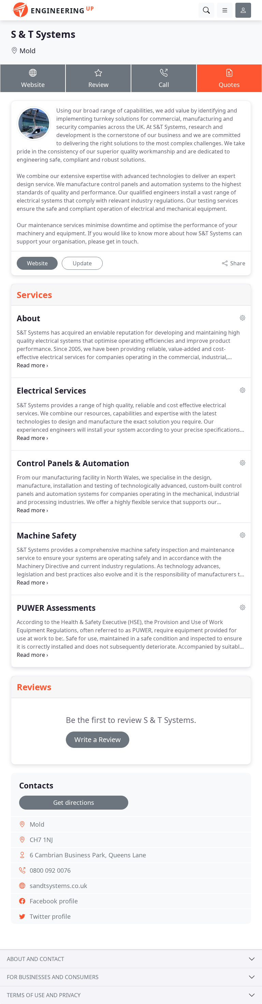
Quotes (229, 84)
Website (33, 84)
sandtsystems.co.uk (58, 886)
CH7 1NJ (41, 840)
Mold (27, 50)
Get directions (73, 802)
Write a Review (97, 739)
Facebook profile (54, 901)
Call (164, 84)
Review (98, 84)
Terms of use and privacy (44, 995)
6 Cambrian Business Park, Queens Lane (88, 855)
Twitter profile (50, 916)
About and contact (35, 959)
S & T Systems (43, 34)
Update (82, 263)
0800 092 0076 (50, 870)
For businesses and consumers (53, 977)
